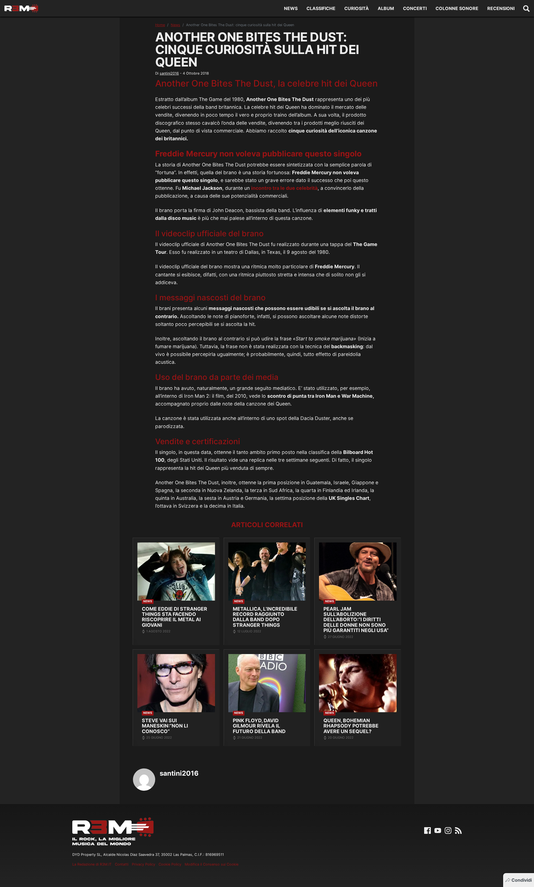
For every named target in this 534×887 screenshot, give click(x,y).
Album (386, 8)
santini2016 (169, 73)
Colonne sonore (457, 8)
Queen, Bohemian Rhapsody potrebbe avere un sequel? (351, 726)
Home (160, 25)
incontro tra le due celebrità (284, 188)
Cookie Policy (170, 864)
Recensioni (501, 8)
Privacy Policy (143, 864)
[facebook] (427, 830)
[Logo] (21, 8)
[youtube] (437, 830)
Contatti (121, 864)
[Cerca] (526, 8)
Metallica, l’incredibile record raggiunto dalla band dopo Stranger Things (265, 617)
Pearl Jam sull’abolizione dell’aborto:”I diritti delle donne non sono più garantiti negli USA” (356, 619)
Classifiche (320, 8)
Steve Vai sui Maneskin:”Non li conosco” (165, 726)
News (291, 8)
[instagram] (448, 830)
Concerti (415, 8)
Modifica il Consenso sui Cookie (211, 864)
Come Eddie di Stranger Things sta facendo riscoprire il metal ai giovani (174, 617)
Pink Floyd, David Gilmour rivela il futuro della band (259, 726)
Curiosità (356, 8)
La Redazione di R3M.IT (92, 864)
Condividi (521, 880)
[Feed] (458, 830)
